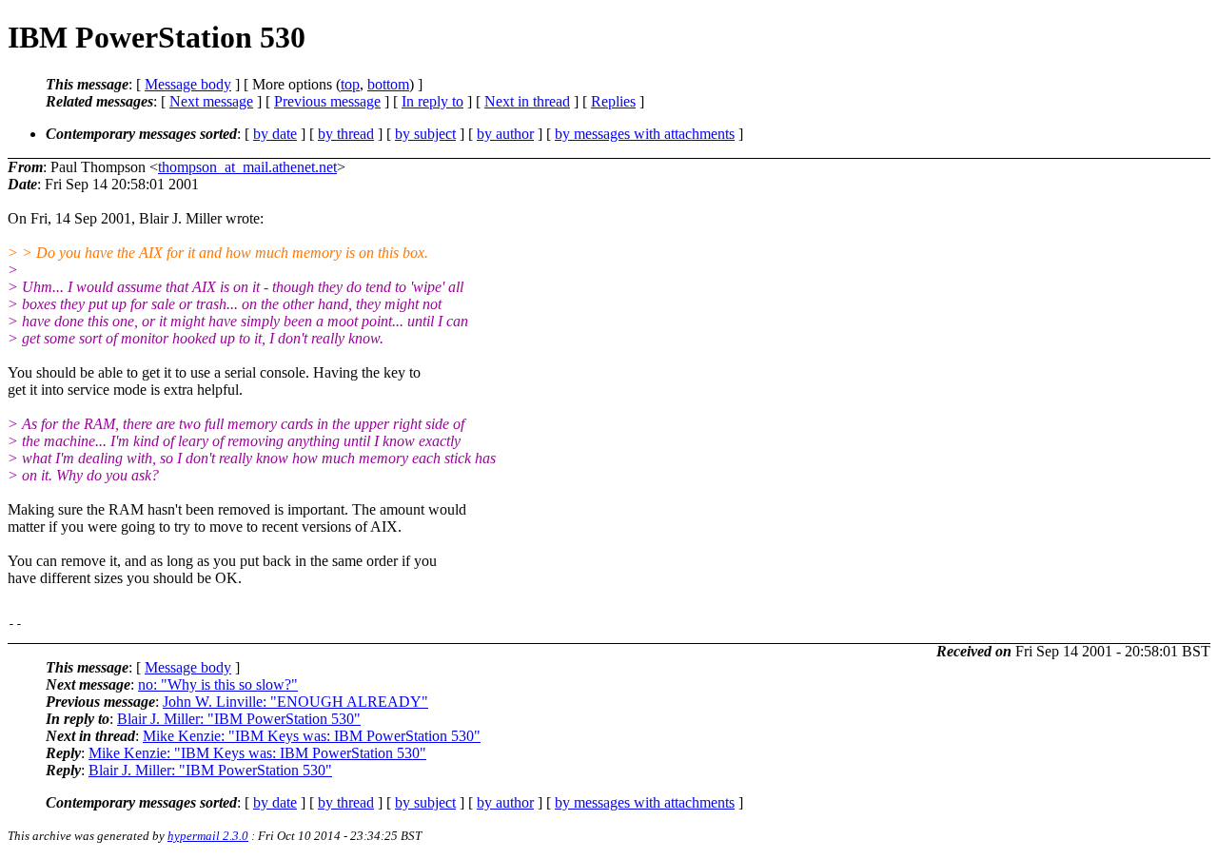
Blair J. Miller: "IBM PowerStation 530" (239, 719)
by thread (346, 134)
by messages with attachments (645, 134)
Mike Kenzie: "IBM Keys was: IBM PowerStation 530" (312, 736)
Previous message (327, 101)
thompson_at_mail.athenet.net (247, 167)
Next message (211, 101)
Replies (613, 101)
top (350, 84)
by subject (425, 134)
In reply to (432, 101)
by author (505, 134)
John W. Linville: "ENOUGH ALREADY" (295, 701)
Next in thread (527, 101)
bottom (388, 84)
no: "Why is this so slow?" (218, 684)
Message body (188, 84)
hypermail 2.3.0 (207, 836)
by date (275, 134)
